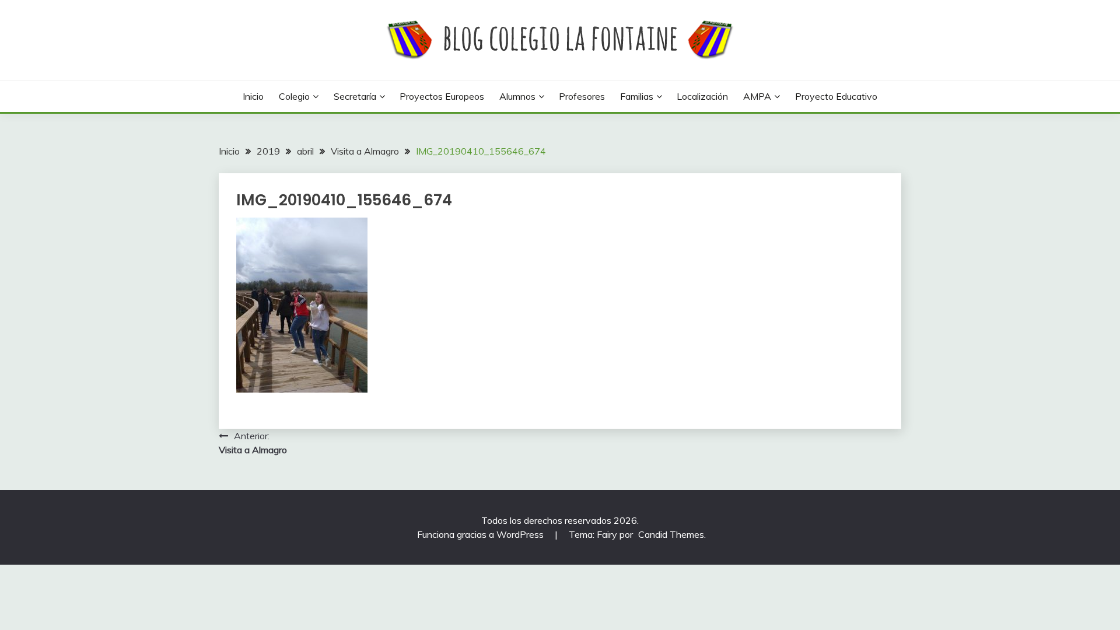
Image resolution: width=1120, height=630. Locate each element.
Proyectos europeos (442, 96)
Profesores (582, 96)
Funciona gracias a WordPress (481, 534)
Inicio (253, 96)
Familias (636, 96)
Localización (702, 96)
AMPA (757, 96)
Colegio (294, 96)
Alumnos (517, 96)
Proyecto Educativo (836, 96)
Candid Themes (671, 534)
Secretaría (355, 96)
